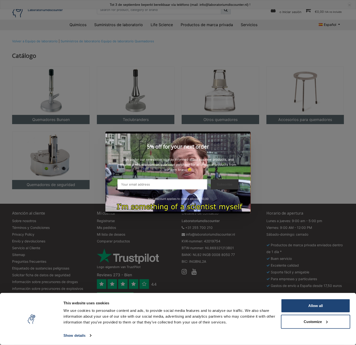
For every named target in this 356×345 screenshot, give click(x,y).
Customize (313, 321)
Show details (74, 335)
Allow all (315, 306)
